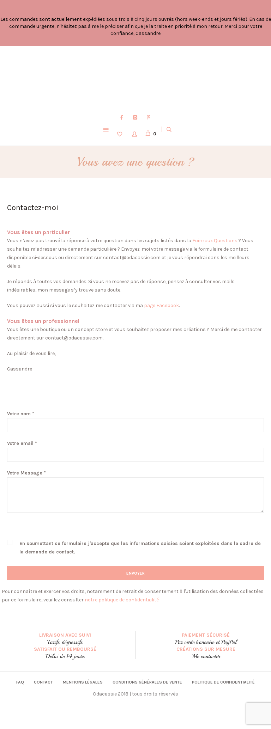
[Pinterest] (148, 117)
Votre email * (22, 443)
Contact (43, 682)
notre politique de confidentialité (122, 600)
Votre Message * (26, 473)
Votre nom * (20, 414)
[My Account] (135, 133)
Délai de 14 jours (65, 656)
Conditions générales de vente (147, 682)
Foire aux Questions (214, 241)
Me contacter (206, 656)
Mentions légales (83, 682)
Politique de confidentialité (223, 682)
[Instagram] (135, 117)
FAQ (20, 682)
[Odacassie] (135, 79)
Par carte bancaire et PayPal (206, 642)
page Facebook (161, 305)
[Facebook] (121, 117)
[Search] (169, 129)
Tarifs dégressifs (65, 642)
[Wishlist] (120, 133)
